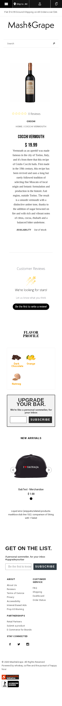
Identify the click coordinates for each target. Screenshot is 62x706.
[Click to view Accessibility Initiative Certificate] (10, 677)
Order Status (39, 600)
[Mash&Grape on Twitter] (19, 644)
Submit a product (16, 625)
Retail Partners (14, 621)
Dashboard (38, 596)
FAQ (35, 588)
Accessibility (13, 601)
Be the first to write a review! (31, 306)
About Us (12, 585)
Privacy (10, 597)
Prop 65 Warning (15, 609)
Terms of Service (15, 593)
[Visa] (10, 684)
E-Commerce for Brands (19, 629)
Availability (24, 230)
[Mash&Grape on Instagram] (28, 644)
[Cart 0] (56, 4)
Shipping (37, 592)
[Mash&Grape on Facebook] (10, 644)
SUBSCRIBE (40, 419)
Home (19, 126)
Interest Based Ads (17, 605)
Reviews (11, 589)
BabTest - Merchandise (31, 489)
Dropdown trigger (39, 4)
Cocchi (31, 121)
